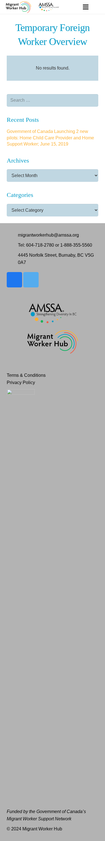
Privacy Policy (21, 382)
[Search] (97, 7)
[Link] (18, 7)
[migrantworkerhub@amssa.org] (12, 235)
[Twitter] (31, 279)
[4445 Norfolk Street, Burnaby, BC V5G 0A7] (12, 259)
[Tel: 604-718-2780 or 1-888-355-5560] (12, 245)
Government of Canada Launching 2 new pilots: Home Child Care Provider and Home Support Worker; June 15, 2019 (50, 137)
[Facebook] (14, 279)
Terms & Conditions (26, 375)
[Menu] (85, 7)
